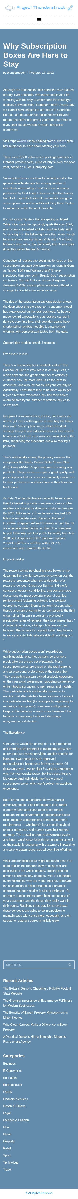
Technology (11, 1162)
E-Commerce (12, 1070)
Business (9, 1063)
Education (10, 1077)
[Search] (70, 964)
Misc (6, 1127)
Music (7, 1134)
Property (9, 1141)
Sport (6, 1155)
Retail (7, 1148)
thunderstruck (16, 72)
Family (7, 1092)
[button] (39, 19)
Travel (7, 1169)
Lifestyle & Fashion (16, 1120)
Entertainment (12, 1084)
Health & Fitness (14, 1106)
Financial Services (15, 1099)
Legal (6, 1113)
